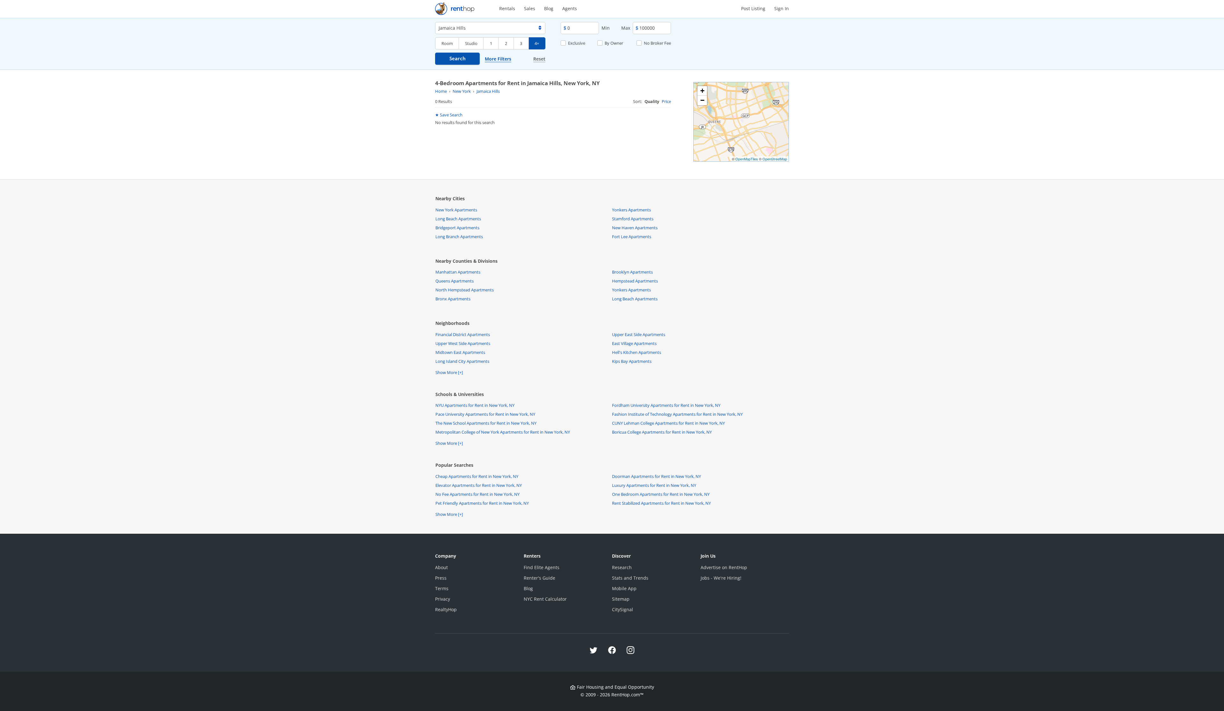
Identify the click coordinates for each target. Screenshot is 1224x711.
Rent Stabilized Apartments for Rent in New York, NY (661, 503)
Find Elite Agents (541, 567)
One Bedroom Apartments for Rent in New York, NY (661, 494)
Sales (529, 8)
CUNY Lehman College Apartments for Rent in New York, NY (668, 423)
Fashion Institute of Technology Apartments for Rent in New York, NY (677, 414)
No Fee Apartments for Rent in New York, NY (477, 494)
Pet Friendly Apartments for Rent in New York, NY (482, 503)
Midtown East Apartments (460, 352)
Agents (569, 8)
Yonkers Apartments (631, 210)
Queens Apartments (454, 281)
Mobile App (624, 588)
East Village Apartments (634, 343)
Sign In (781, 8)
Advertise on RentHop (724, 567)
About (441, 567)
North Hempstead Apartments (464, 290)
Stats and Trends (630, 578)
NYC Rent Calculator (545, 599)
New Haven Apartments (635, 228)
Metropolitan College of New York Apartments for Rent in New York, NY (502, 432)
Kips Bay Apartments (632, 361)
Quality (652, 101)
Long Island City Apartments (462, 361)
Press (441, 578)
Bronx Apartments (452, 299)
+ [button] (702, 91)
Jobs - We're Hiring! (721, 578)
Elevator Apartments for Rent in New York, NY (478, 485)
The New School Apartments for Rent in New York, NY (485, 423)
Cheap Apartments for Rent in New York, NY (476, 476)
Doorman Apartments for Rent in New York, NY (656, 476)
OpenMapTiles (746, 158)
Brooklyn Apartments (632, 272)
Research (622, 567)
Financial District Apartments (462, 334)
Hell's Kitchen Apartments (636, 352)
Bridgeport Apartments (457, 228)
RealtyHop (446, 609)
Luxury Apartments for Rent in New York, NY (654, 485)
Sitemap (621, 599)
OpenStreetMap (774, 158)
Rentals (507, 8)
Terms (441, 588)
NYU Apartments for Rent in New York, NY (474, 405)
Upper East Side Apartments (638, 334)
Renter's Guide (539, 578)
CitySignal (622, 609)
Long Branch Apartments (459, 236)
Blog (548, 8)
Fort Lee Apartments (631, 236)
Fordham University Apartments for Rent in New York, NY (666, 405)
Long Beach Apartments (458, 219)
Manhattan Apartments (457, 272)
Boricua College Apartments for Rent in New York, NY (662, 432)
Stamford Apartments (632, 219)
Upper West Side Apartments (462, 343)
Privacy (442, 599)
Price (666, 101)
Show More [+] (449, 372)
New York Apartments (456, 210)
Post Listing (753, 8)
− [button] (702, 100)
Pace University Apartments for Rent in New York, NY (485, 414)
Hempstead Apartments (635, 281)
